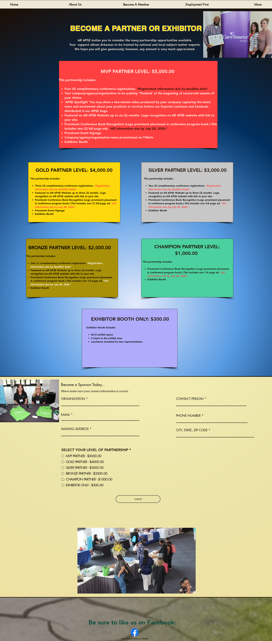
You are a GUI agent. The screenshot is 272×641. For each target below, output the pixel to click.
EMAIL (65, 414)
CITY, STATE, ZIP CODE (192, 430)
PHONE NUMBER (188, 415)
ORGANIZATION (73, 398)
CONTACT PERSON (190, 398)
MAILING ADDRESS (75, 428)
